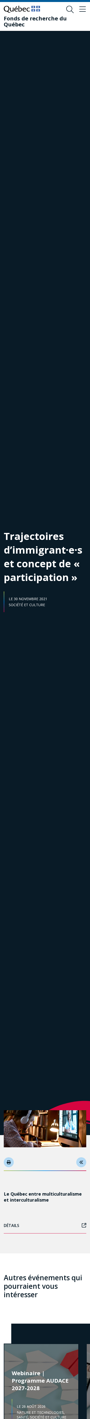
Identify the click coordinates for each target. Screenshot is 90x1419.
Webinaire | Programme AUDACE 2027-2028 (40, 1380)
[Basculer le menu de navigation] (82, 9)
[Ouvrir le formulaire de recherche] (70, 9)
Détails (11, 1225)
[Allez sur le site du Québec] (22, 9)
